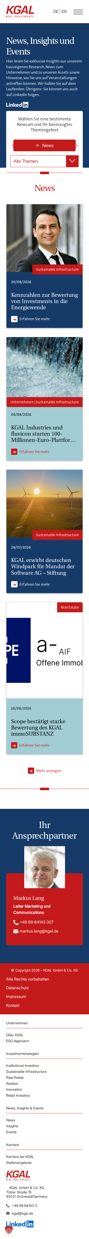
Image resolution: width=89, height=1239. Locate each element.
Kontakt (13, 1005)
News (10, 1120)
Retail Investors (18, 1095)
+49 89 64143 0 (24, 1205)
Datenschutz (17, 987)
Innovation (14, 1089)
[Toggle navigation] (78, 11)
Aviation (12, 1083)
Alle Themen (26, 161)
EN (64, 11)
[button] (9, 1230)
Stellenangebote (19, 1162)
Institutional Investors (22, 1065)
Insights (12, 1126)
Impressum (16, 996)
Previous (12, 145)
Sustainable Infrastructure (26, 1071)
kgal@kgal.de (22, 1213)
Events (11, 1132)
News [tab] (48, 145)
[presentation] (44, 145)
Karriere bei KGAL (20, 1156)
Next (76, 145)
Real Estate (15, 1077)
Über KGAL (14, 1035)
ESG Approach (17, 1041)
